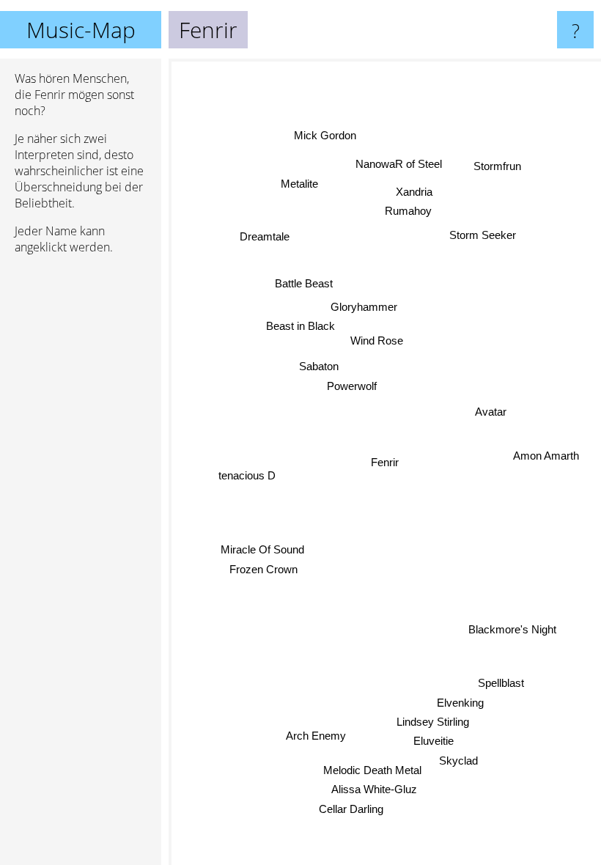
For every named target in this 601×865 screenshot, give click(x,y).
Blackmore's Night (512, 630)
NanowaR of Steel (398, 164)
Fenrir (385, 462)
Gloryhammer (364, 307)
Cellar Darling (351, 809)
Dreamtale (265, 236)
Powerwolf (352, 386)
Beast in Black (300, 326)
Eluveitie (433, 741)
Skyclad (458, 760)
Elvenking (460, 702)
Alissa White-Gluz (374, 789)
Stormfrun (497, 166)
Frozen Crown (263, 569)
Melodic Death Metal (371, 770)
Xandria (415, 191)
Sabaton (319, 366)
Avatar (490, 413)
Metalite (299, 184)
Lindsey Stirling (433, 721)
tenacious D (247, 477)
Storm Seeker (482, 235)
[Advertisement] (80, 490)
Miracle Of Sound (262, 549)
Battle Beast (304, 283)
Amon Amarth (546, 455)
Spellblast (501, 683)
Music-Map (81, 30)
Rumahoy (408, 211)
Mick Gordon (325, 135)
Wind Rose (376, 340)
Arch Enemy (316, 735)
